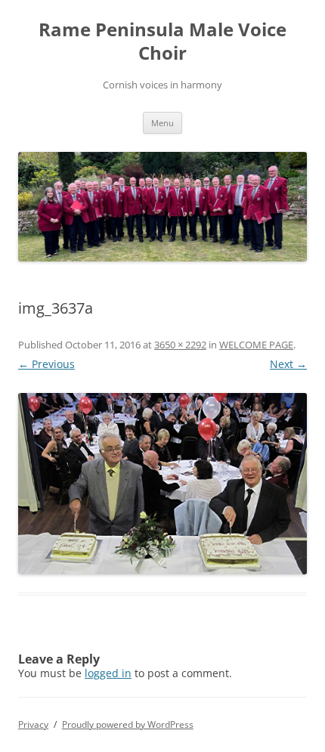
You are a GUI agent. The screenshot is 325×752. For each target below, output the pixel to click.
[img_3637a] (162, 483)
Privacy (33, 724)
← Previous (46, 364)
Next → (288, 364)
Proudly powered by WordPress (127, 724)
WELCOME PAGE (256, 344)
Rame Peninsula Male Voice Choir (162, 41)
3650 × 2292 (180, 344)
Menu (162, 122)
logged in (108, 673)
